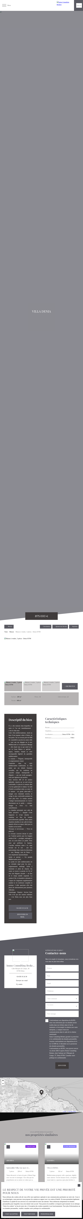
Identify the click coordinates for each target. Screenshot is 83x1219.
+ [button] (3, 1080)
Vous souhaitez (50, 1004)
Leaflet (64, 1111)
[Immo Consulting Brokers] (65, 5)
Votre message (51, 1014)
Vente (6, 632)
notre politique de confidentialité (40, 1208)
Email (49, 983)
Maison (11, 632)
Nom (48, 976)
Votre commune (52, 998)
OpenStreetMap (72, 1111)
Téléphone (50, 991)
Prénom (49, 968)
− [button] (3, 1083)
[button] (70, 686)
